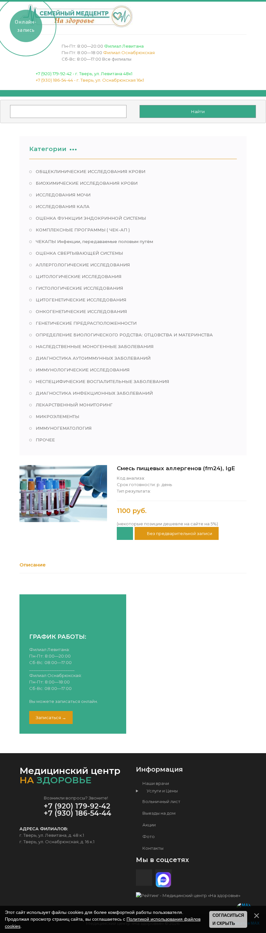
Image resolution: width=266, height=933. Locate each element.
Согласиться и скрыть (228, 919)
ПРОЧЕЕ (45, 439)
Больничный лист (160, 801)
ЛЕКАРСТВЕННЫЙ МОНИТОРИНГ (74, 404)
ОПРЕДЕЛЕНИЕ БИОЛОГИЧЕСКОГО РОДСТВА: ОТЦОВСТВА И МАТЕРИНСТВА (124, 334)
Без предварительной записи (179, 533)
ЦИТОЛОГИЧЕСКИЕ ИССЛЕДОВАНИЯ (78, 276)
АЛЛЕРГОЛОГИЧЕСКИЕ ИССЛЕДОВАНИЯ (83, 264)
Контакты (152, 848)
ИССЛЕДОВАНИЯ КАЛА (63, 206)
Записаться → (51, 717)
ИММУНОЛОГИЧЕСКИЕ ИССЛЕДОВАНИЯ (82, 369)
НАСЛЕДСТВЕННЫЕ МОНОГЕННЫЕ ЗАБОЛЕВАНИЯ (94, 346)
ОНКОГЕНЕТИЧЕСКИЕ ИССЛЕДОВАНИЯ (81, 311)
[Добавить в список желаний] (125, 533)
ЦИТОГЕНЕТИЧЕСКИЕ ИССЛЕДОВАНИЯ (81, 299)
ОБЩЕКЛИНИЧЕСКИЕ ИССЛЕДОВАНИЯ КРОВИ (90, 171)
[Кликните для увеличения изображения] (63, 493)
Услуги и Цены (161, 790)
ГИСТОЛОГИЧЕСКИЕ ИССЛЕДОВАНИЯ (79, 288)
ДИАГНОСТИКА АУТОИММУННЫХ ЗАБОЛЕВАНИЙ (93, 358)
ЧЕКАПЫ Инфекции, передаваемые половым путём (94, 241)
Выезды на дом (158, 813)
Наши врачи (155, 783)
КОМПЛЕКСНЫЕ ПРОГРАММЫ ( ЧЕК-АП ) (83, 229)
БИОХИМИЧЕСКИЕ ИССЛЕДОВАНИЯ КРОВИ (87, 183)
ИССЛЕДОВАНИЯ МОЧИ (63, 194)
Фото (148, 836)
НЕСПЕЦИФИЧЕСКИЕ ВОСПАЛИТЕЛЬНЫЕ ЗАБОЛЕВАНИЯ (102, 381)
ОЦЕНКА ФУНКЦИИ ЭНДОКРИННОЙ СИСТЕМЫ (91, 218)
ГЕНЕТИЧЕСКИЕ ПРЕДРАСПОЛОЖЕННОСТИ (86, 323)
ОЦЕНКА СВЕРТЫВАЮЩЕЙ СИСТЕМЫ (79, 253)
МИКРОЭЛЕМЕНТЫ (57, 416)
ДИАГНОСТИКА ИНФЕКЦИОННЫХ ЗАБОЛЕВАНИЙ (94, 393)
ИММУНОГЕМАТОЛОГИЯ (63, 428)
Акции (148, 824)
